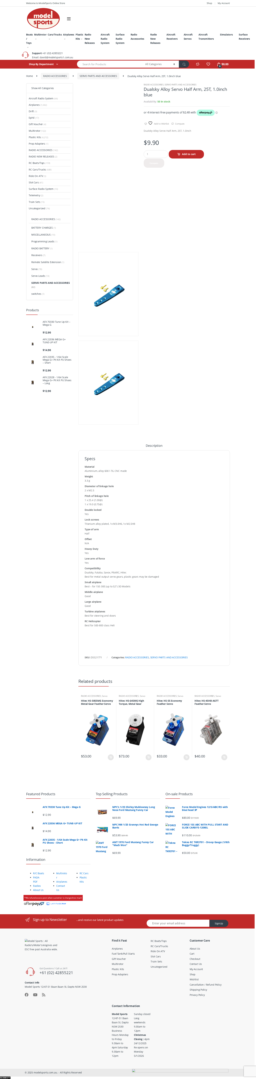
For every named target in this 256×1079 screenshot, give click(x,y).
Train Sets (37, 202)
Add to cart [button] (110, 757)
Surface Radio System (120, 39)
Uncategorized (39, 208)
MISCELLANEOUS (43, 234)
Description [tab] (154, 446)
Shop (209, 3)
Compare (179, 123)
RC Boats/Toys (39, 163)
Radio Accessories (137, 36)
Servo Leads (40, 275)
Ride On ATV (37, 176)
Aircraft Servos (188, 36)
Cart (192, 953)
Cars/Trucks (55, 34)
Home (29, 76)
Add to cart (189, 154)
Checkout (195, 959)
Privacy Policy (197, 995)
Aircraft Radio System (105, 39)
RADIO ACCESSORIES (55, 76)
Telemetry (36, 195)
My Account (224, 3)
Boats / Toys (29, 39)
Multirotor (40, 34)
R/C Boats (38, 873)
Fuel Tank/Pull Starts (123, 953)
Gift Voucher (37, 124)
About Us (38, 890)
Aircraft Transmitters (206, 36)
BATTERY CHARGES (43, 227)
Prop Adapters (38, 143)
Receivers (38, 255)
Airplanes (68, 34)
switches (37, 293)
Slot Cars (36, 182)
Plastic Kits (79, 36)
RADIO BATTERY (42, 248)
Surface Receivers (244, 36)
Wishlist (194, 979)
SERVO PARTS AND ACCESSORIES (98, 76)
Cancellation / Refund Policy (206, 984)
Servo (104, 696)
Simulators (226, 34)
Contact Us (196, 964)
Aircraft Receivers (172, 36)
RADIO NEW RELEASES (43, 156)
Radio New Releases (90, 39)
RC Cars (84, 873)
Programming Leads (44, 241)
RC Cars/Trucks (40, 169)
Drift (33, 111)
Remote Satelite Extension (47, 262)
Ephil (34, 117)
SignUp (219, 923)
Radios (37, 885)
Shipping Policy (198, 989)
